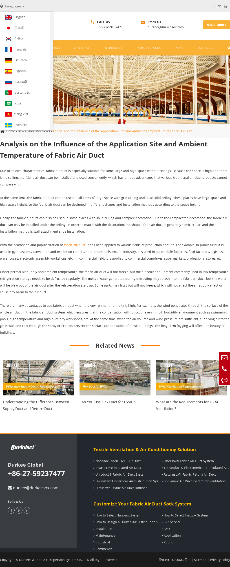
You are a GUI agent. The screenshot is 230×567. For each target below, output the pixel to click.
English (19, 17)
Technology (113, 48)
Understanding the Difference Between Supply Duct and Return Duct (36, 405)
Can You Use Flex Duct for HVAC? (107, 401)
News (179, 48)
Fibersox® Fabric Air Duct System (188, 461)
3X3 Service (172, 522)
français (21, 49)
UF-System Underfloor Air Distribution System (128, 481)
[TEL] (224, 368)
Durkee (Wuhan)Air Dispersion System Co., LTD (54, 560)
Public (168, 542)
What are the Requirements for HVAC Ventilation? (187, 405)
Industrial (102, 542)
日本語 (19, 28)
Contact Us (205, 48)
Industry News (39, 131)
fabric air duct (74, 245)
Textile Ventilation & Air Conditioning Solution (144, 449)
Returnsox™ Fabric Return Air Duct (189, 474)
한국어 (19, 38)
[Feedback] (224, 379)
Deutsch (21, 60)
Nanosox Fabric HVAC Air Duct (118, 461)
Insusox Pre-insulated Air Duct (118, 468)
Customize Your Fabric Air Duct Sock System (142, 504)
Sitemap (200, 560)
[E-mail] (224, 357)
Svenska (21, 125)
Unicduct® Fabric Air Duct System (120, 474)
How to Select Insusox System (185, 515)
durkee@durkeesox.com (35, 487)
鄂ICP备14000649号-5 (174, 560)
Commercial (104, 549)
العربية (19, 103)
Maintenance (105, 535)
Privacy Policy (220, 560)
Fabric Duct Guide (149, 48)
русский (21, 81)
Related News (115, 345)
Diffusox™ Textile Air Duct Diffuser (121, 488)
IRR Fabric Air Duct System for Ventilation (194, 481)
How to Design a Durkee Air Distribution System (128, 522)
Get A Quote (216, 24)
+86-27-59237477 (36, 473)
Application (82, 48)
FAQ (166, 529)
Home (10, 131)
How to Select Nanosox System (118, 515)
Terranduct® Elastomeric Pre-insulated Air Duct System (196, 468)
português (22, 92)
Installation (103, 529)
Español (21, 71)
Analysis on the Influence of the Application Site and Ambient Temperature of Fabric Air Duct (122, 131)
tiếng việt (21, 114)
